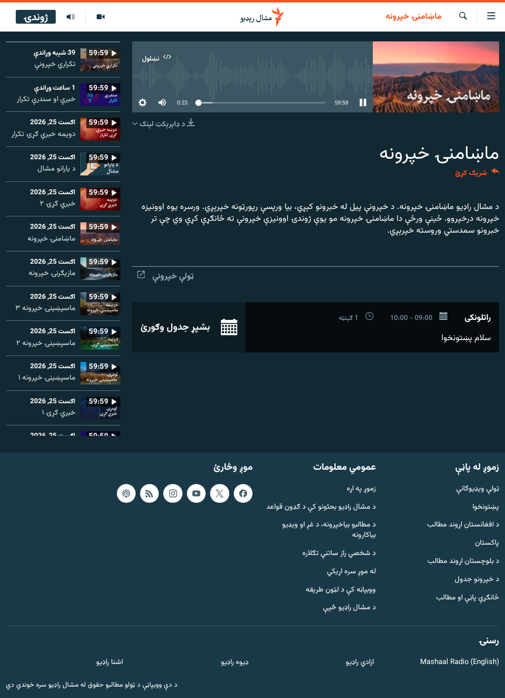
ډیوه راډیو (234, 663)
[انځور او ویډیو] (100, 17)
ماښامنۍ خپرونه (413, 17)
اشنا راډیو (109, 663)
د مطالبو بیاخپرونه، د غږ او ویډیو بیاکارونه (329, 530)
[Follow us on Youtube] (196, 493)
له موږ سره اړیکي (351, 572)
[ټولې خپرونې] (70, 17)
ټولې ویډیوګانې (477, 489)
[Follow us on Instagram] (172, 493)
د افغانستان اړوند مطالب (463, 525)
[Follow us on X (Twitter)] (219, 493)
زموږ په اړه (361, 489)
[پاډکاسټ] (126, 493)
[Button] (477, 175)
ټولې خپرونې (173, 276)
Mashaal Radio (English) (459, 663)
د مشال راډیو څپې (349, 608)
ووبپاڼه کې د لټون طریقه (341, 590)
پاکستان (487, 543)
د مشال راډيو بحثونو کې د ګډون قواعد (321, 507)
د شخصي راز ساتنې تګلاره (339, 554)
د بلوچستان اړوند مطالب (463, 562)
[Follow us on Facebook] (243, 493)
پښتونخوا (485, 507)
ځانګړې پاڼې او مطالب (467, 598)
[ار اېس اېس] (149, 493)
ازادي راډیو (360, 663)
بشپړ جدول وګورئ (177, 327)
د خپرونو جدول (477, 580)
